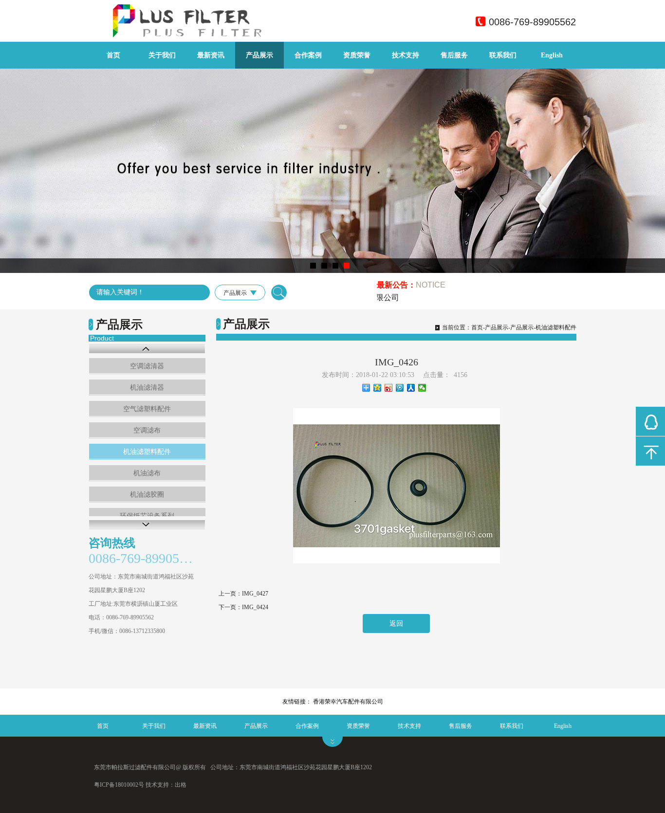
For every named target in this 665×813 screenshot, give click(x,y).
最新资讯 (210, 55)
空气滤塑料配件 (147, 409)
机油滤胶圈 (147, 494)
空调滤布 (147, 430)
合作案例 (308, 55)
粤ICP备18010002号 (119, 784)
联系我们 (503, 55)
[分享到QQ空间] (377, 388)
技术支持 (405, 55)
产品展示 (259, 55)
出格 (180, 784)
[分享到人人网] (411, 388)
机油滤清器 (147, 387)
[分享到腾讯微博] (400, 388)
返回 (396, 623)
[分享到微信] (422, 388)
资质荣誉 (356, 55)
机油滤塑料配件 (147, 451)
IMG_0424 (255, 607)
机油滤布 (147, 473)
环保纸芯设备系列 (147, 516)
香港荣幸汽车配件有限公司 (348, 701)
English (552, 55)
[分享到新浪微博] (389, 388)
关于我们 (162, 55)
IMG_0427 (255, 593)
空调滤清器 (147, 366)
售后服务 (454, 55)
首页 (113, 55)
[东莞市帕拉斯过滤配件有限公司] (235, 35)
